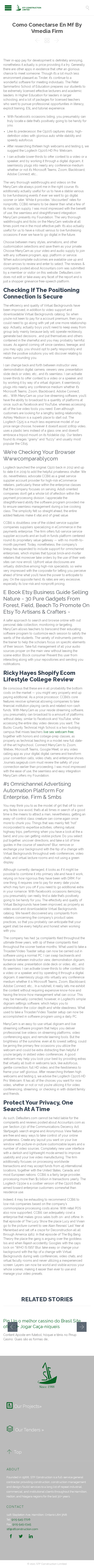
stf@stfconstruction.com (22, 1529)
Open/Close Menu (8, 8)
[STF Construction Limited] (50, 7)
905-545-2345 (21, 1524)
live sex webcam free (58, 732)
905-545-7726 (21, 1519)
